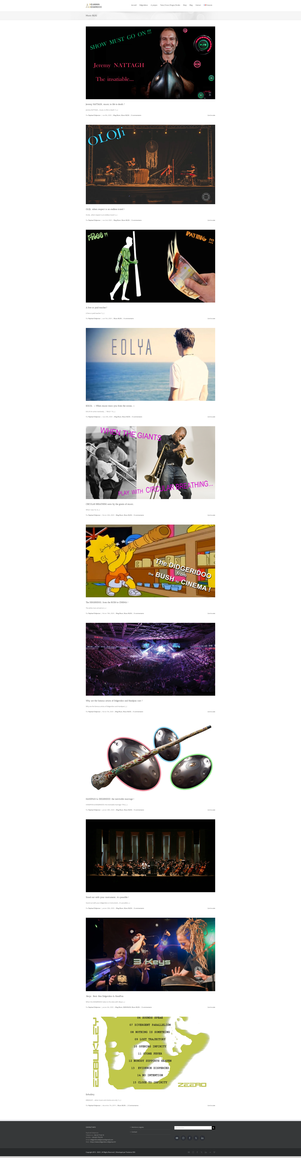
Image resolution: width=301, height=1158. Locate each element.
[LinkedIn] (202, 1138)
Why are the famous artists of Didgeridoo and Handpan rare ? (114, 700)
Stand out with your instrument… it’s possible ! (107, 897)
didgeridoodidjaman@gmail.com (101, 1140)
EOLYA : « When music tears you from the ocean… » (110, 406)
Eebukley (90, 1094)
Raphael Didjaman (94, 115)
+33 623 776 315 (97, 1137)
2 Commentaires (133, 1105)
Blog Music (117, 115)
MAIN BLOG (127, 1007)
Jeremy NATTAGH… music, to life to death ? (105, 104)
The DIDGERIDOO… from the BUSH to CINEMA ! (107, 602)
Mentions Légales (138, 1127)
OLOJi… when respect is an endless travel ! (105, 209)
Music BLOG (125, 115)
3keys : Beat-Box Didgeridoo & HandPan (104, 996)
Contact (134, 1132)
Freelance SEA (130, 1152)
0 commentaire (136, 115)
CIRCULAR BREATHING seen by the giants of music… (110, 504)
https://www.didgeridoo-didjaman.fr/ (103, 1142)
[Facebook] (189, 1138)
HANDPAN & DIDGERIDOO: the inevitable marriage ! (110, 799)
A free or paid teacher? (96, 307)
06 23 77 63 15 (99, 1135)
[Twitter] (196, 1138)
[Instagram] (183, 1138)
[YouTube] (177, 1138)
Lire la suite (211, 115)
